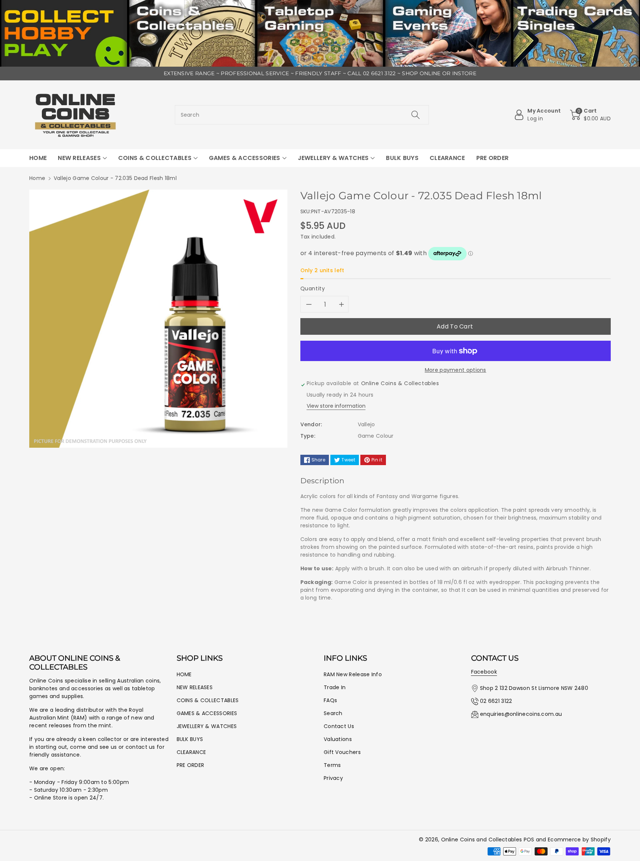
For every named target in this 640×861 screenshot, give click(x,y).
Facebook (484, 671)
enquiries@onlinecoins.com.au (521, 714)
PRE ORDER (190, 765)
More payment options (455, 370)
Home (37, 178)
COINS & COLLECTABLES (208, 700)
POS (529, 839)
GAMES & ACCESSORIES (207, 713)
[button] (590, 115)
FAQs (330, 700)
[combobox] (302, 115)
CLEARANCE (191, 752)
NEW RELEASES (195, 687)
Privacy (333, 778)
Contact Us (339, 726)
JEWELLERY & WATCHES (207, 726)
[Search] (416, 115)
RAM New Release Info (353, 674)
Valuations (338, 739)
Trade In (335, 687)
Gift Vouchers (342, 752)
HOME (184, 674)
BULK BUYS (190, 739)
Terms (332, 765)
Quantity (312, 288)
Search (333, 713)
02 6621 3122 (496, 701)
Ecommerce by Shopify (579, 839)
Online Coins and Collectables (481, 839)
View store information (336, 406)
